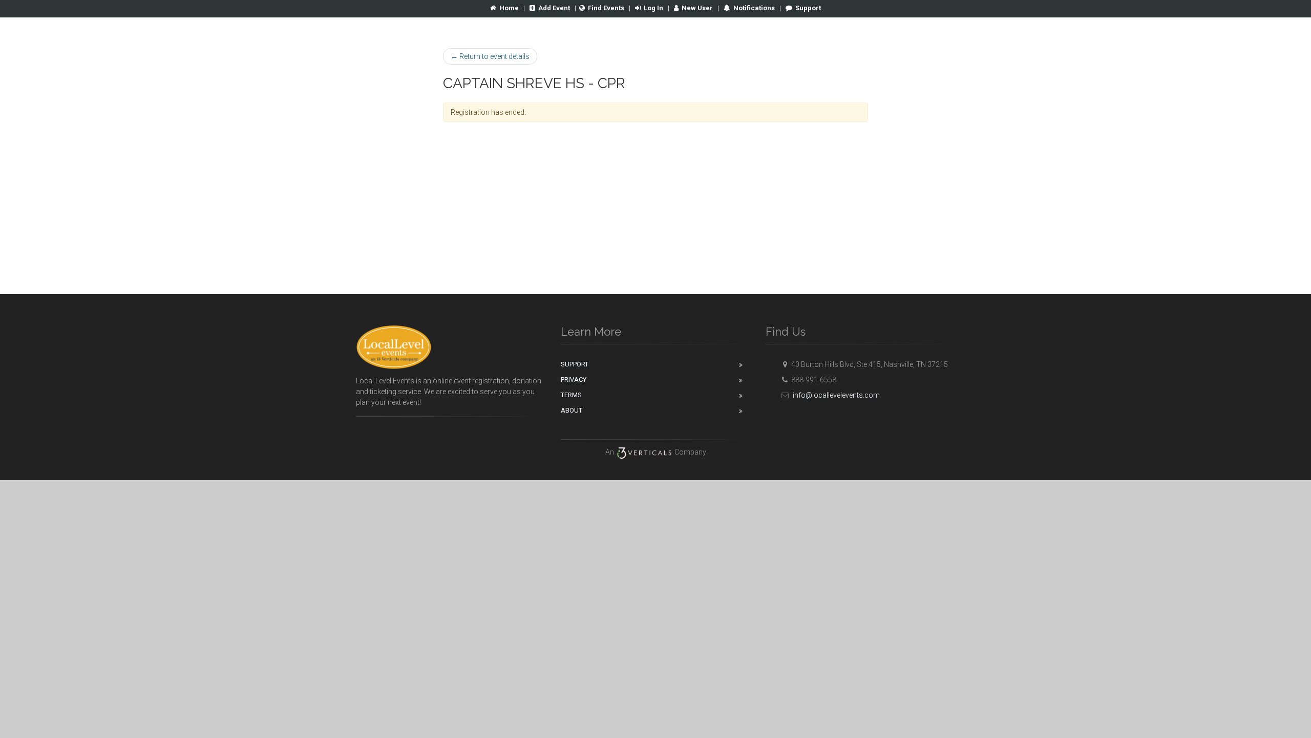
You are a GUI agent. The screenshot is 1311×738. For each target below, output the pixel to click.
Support (808, 8)
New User (697, 8)
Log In (653, 8)
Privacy (573, 379)
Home (509, 8)
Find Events (606, 8)
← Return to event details (490, 56)
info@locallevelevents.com (835, 395)
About (571, 410)
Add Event (554, 8)
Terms (571, 395)
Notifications (753, 8)
